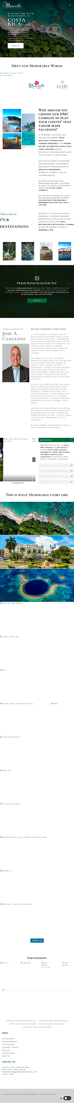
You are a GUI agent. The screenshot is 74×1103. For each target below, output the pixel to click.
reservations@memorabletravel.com (19, 1072)
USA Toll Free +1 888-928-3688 (15, 1067)
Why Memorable (9, 1041)
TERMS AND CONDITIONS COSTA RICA (21, 1021)
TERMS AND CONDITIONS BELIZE (51, 1024)
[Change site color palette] (67, 1098)
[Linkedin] (61, 1098)
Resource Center (10, 1047)
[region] (37, 28)
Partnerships (8, 1053)
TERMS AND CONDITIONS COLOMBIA (37, 1027)
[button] (3, 28)
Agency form (8, 1074)
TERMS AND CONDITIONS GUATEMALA (53, 1021)
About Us (6, 1056)
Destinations (8, 1044)
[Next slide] (33, 459)
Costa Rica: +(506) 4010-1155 (14, 1069)
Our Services (8, 1039)
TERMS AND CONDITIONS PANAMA (22, 1024)
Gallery (6, 1050)
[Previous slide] (1, 459)
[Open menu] (70, 5)
